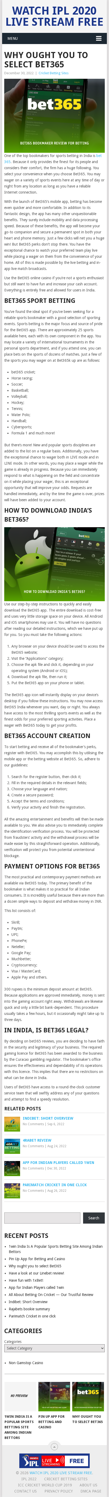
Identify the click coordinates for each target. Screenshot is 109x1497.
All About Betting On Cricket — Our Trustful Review (51, 1295)
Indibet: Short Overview (28, 1302)
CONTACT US (25, 1491)
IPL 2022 (29, 1479)
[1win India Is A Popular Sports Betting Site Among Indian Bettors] (20, 1397)
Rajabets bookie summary (29, 1309)
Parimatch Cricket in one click (32, 1316)
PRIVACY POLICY (58, 1491)
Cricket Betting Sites (54, 73)
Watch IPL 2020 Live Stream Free (54, 16)
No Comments (33, 1124)
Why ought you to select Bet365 (35, 1266)
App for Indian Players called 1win (36, 1287)
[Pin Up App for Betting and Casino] (54, 1397)
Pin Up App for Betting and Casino (37, 1259)
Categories (12, 1341)
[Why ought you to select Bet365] (88, 1397)
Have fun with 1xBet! (26, 1280)
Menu (12, 38)
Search (93, 1218)
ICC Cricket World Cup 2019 (45, 1485)
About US (88, 1485)
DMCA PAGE (90, 1491)
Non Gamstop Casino (26, 1363)
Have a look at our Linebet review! (36, 1273)
